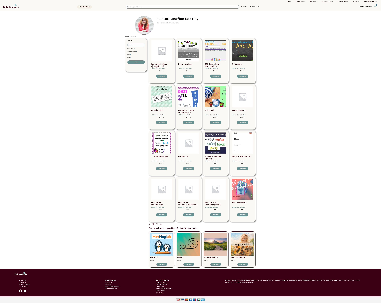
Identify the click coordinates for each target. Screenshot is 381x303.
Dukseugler (183, 156)
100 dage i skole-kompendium (212, 65)
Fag (128, 54)
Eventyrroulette (185, 64)
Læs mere (161, 76)
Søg (136, 62)
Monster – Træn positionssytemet (213, 203)
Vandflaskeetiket (239, 110)
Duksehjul (209, 110)
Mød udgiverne (300, 2)
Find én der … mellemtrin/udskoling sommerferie (188, 204)
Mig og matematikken (241, 156)
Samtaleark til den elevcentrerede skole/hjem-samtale (160, 66)
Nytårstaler (237, 64)
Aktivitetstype (131, 52)
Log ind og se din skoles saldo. (250, 6)
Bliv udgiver (313, 2)
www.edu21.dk (174, 23)
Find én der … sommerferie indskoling (157, 204)
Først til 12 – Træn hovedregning (186, 111)
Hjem (289, 2)
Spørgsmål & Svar (327, 2)
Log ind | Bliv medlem (365, 7)
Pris (128, 57)
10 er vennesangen (159, 156)
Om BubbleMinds (343, 2)
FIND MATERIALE (84, 7)
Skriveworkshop (239, 202)
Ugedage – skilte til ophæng (213, 157)
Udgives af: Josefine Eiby (158, 69)
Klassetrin (130, 49)
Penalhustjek (157, 110)
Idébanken (356, 2)
